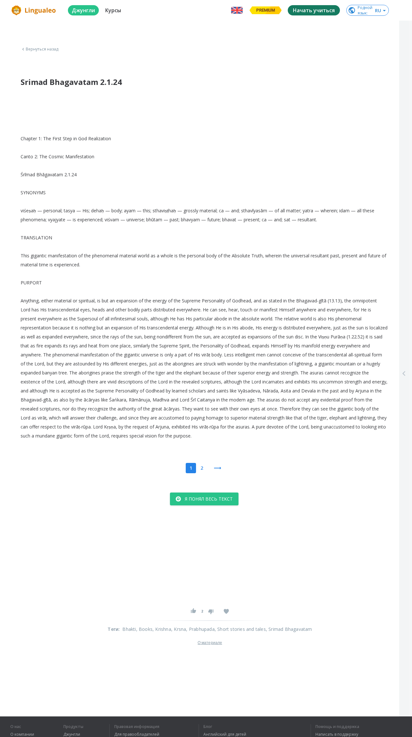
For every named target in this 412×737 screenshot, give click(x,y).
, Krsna (178, 629)
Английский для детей (224, 734)
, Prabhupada (200, 629)
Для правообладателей (136, 734)
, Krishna (162, 629)
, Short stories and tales (240, 629)
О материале (210, 642)
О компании (22, 734)
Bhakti (129, 629)
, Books (144, 629)
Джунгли (71, 734)
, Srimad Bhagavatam (289, 629)
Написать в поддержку (336, 734)
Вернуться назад (42, 49)
